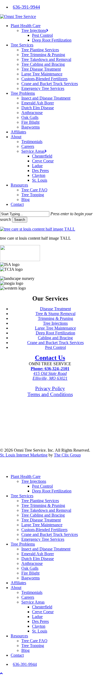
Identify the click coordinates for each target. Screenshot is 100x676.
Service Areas (33, 602)
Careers (27, 597)
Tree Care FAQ (34, 640)
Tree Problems (23, 544)
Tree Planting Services (40, 500)
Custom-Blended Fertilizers (44, 529)
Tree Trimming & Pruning (43, 505)
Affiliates (18, 582)
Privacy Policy (50, 388)
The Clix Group (67, 455)
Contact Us (50, 357)
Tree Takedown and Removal (46, 510)
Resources (19, 636)
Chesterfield (42, 607)
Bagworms (30, 578)
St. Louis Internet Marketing (23, 455)
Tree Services (22, 496)
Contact (17, 655)
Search (19, 220)
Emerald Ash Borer (37, 553)
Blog (25, 650)
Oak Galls (29, 568)
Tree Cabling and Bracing (43, 515)
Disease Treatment (55, 308)
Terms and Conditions (50, 394)
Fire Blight (30, 573)
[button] (1, 673)
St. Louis (39, 631)
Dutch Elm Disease (37, 558)
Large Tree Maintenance (55, 328)
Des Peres (40, 621)
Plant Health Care (26, 476)
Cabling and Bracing (55, 337)
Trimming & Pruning (55, 318)
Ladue (37, 616)
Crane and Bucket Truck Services (55, 342)
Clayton (38, 626)
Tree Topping (32, 645)
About (16, 587)
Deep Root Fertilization (55, 333)
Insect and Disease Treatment (45, 549)
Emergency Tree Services (42, 539)
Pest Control (55, 347)
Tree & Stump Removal (55, 313)
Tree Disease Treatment (41, 520)
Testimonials (31, 592)
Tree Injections (55, 323)
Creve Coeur (43, 611)
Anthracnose (32, 563)
